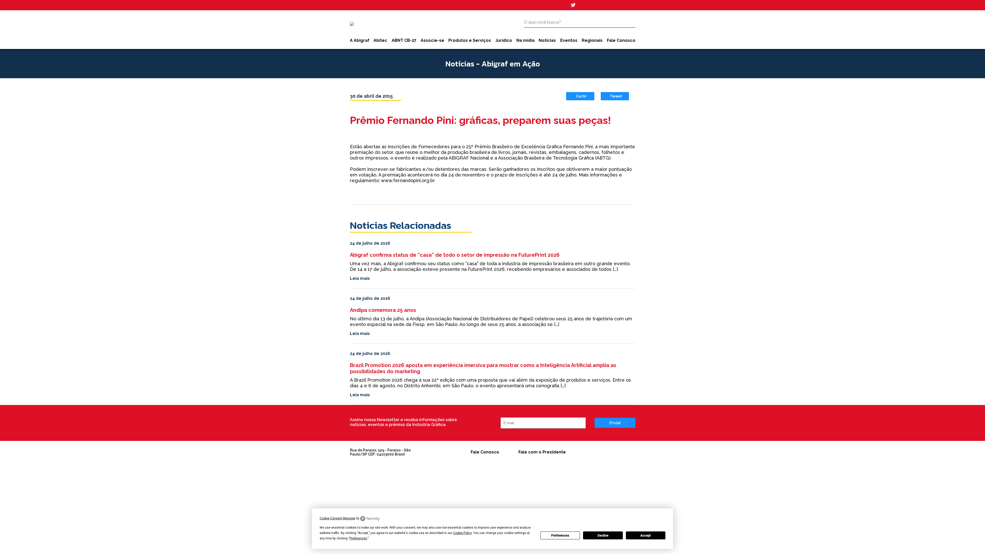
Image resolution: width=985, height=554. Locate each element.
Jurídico (503, 40)
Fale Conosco (621, 40)
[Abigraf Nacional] (352, 24)
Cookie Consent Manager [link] (338, 518)
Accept (645, 535)
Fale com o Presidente (542, 452)
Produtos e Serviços (469, 40)
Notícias (547, 40)
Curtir (581, 96)
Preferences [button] (358, 538)
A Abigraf (359, 40)
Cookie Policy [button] (462, 533)
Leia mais (360, 278)
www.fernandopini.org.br (408, 180)
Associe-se (432, 40)
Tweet (616, 96)
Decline (603, 535)
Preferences (560, 535)
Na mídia (525, 40)
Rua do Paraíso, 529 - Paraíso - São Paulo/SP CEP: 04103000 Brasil (380, 452)
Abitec (380, 40)
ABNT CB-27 (404, 40)
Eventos (568, 40)
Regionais (592, 40)
